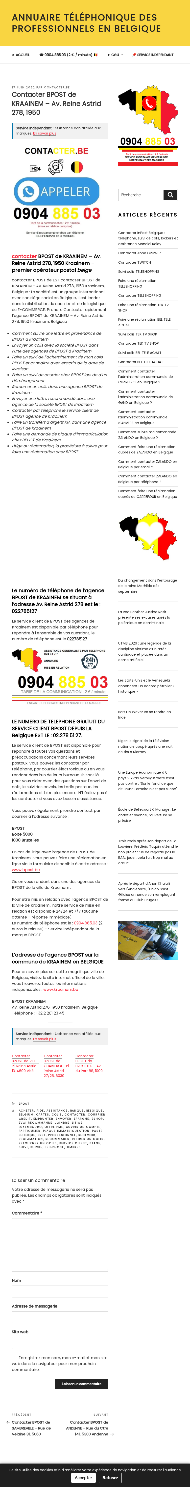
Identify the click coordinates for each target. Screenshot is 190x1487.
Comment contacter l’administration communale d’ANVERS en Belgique (142, 417)
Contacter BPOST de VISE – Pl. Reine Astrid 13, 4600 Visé (25, 1063)
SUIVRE (36, 1147)
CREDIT (25, 1119)
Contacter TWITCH (134, 262)
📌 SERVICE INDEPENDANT (153, 54)
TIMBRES (74, 1147)
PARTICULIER (30, 1131)
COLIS (57, 1114)
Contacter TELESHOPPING (139, 295)
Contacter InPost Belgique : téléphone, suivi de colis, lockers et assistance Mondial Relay (148, 238)
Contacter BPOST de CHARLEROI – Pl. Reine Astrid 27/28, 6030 (57, 1066)
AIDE (40, 1111)
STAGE (95, 1143)
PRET (42, 1135)
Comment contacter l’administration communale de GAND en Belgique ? (145, 397)
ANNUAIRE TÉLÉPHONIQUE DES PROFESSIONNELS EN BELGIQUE (87, 23)
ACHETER (26, 1111)
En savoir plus (44, 133)
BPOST (24, 1104)
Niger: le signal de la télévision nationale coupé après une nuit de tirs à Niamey (145, 746)
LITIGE (77, 1123)
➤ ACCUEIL (21, 54)
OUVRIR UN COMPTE (83, 1127)
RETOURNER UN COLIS (38, 1143)
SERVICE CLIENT (73, 1143)
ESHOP (97, 1119)
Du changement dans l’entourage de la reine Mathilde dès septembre (147, 586)
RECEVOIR (87, 1135)
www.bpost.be (26, 870)
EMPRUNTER (43, 1119)
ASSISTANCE (57, 1111)
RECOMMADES (58, 1139)
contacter (24, 256)
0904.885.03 (85, 923)
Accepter (83, 1477)
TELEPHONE (54, 1147)
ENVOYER (64, 1119)
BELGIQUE (94, 1111)
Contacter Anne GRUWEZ (139, 253)
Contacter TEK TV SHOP (138, 343)
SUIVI (23, 1147)
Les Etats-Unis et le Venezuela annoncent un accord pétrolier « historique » (146, 686)
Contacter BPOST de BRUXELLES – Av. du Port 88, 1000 (89, 1063)
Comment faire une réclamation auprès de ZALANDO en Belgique (146, 449)
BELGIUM (26, 1114)
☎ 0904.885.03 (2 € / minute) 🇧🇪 (68, 54)
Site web (20, 1332)
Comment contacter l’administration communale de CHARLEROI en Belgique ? (145, 377)
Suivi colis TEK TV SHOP (137, 334)
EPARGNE (82, 1119)
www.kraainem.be (60, 989)
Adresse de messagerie (34, 1306)
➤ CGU (113, 54)
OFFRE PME (54, 1127)
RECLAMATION (31, 1139)
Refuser (110, 1477)
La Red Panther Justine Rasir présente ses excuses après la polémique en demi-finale (144, 617)
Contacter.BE (57, 87)
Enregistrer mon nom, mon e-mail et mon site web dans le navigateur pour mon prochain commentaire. (60, 1363)
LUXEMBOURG (30, 1127)
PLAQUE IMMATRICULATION (66, 1131)
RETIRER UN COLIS (88, 1139)
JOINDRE (62, 1123)
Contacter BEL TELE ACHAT (140, 361)
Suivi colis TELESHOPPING (139, 271)
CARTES (42, 1114)
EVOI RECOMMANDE (36, 1123)
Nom (16, 1280)
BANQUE (77, 1111)
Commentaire (27, 1213)
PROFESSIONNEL (62, 1135)
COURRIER (97, 1114)
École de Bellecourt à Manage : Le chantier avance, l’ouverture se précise (147, 815)
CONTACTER (75, 1114)
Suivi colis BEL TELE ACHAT (140, 352)
